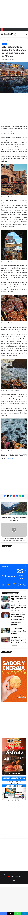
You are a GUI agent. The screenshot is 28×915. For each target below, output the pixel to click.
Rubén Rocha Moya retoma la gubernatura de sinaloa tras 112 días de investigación (18, 598)
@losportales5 (10, 458)
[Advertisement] (14, 14)
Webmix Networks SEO (15, 876)
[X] (8, 496)
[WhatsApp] (20, 496)
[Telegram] (23, 496)
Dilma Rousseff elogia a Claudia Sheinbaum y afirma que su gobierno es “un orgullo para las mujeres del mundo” (18, 641)
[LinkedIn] (11, 496)
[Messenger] (17, 496)
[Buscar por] (26, 34)
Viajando (8, 40)
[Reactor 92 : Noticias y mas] (10, 34)
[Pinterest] (14, 496)
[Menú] (2, 34)
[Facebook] (5, 496)
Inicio (4, 40)
